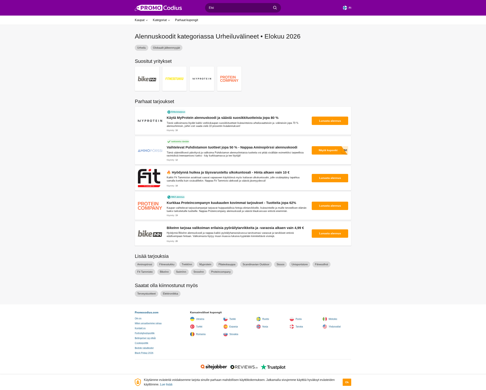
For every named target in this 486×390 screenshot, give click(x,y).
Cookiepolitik (141, 343)
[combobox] (243, 8)
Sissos (280, 264)
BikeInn (164, 271)
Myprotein (205, 264)
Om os (138, 318)
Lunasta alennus (330, 120)
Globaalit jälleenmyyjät (166, 47)
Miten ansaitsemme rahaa (148, 323)
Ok (347, 382)
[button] (143, 20)
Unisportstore (300, 264)
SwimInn (181, 271)
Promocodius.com (146, 312)
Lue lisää (166, 384)
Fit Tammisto (145, 271)
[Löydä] (275, 7)
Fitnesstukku (166, 264)
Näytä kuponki (328, 150)
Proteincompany (221, 271)
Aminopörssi (144, 264)
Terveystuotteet (146, 293)
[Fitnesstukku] (174, 78)
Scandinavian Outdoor (256, 264)
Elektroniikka (170, 293)
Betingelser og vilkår (145, 338)
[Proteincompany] (229, 78)
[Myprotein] (202, 78)
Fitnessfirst (321, 264)
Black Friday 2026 (144, 353)
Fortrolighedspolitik (145, 333)
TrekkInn (187, 264)
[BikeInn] (147, 78)
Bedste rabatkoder (144, 348)
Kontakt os (140, 328)
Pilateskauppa (227, 264)
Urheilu (141, 47)
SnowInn (198, 271)
